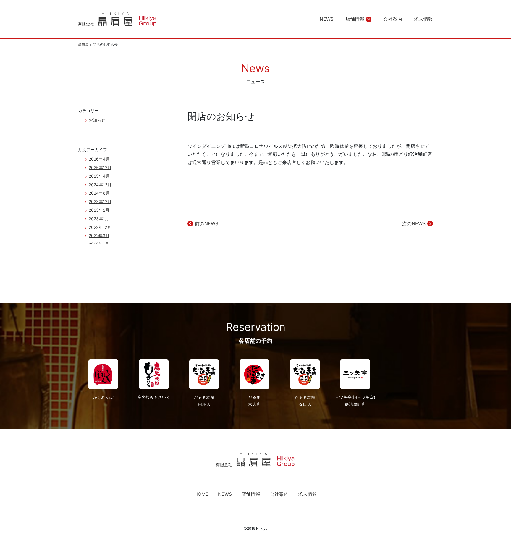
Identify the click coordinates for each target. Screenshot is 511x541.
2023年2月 (99, 210)
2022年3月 (99, 235)
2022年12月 (100, 227)
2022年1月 (99, 244)
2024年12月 (100, 184)
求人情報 (423, 19)
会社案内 (392, 19)
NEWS (327, 19)
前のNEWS (206, 223)
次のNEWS (414, 223)
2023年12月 (100, 201)
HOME (201, 494)
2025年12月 (100, 167)
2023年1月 (99, 218)
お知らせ (97, 119)
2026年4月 (99, 158)
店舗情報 (354, 19)
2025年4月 (99, 176)
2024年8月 (99, 192)
